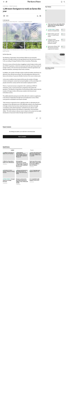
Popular (32, 150)
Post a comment (22, 136)
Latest (12, 150)
